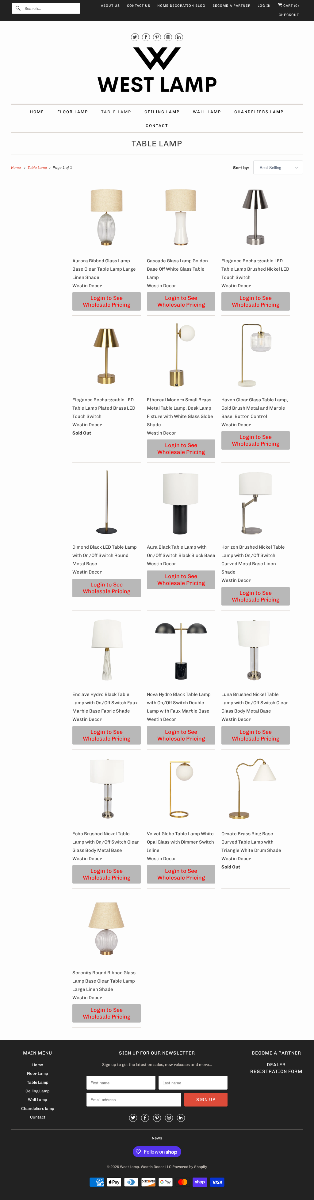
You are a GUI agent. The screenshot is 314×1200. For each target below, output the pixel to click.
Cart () (290, 6)
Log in (264, 6)
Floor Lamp (72, 111)
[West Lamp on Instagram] (168, 37)
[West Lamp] (157, 70)
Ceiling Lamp (162, 111)
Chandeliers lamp (259, 111)
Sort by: (241, 167)
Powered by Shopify (189, 1167)
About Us (110, 6)
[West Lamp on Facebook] (146, 37)
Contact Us (138, 6)
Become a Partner (232, 6)
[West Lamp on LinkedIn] (179, 37)
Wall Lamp (207, 111)
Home (37, 111)
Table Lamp (116, 111)
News (157, 1138)
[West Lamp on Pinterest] (157, 37)
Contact (157, 125)
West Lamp (129, 1167)
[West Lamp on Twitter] (135, 37)
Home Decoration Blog (181, 6)
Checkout (289, 15)
